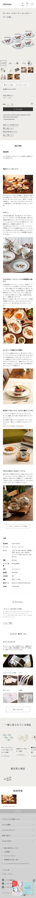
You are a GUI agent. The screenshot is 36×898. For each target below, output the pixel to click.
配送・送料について (8, 128)
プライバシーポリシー (10, 856)
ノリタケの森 (5, 870)
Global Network (9, 119)
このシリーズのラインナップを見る (18, 526)
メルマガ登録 (6, 825)
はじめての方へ (7, 841)
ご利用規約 (7, 852)
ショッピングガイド (8, 830)
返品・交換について (8, 135)
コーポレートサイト (7, 874)
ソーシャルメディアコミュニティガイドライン (16, 863)
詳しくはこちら (18, 709)
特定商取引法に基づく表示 (11, 859)
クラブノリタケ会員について (11, 819)
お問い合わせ (6, 836)
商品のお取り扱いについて (10, 131)
